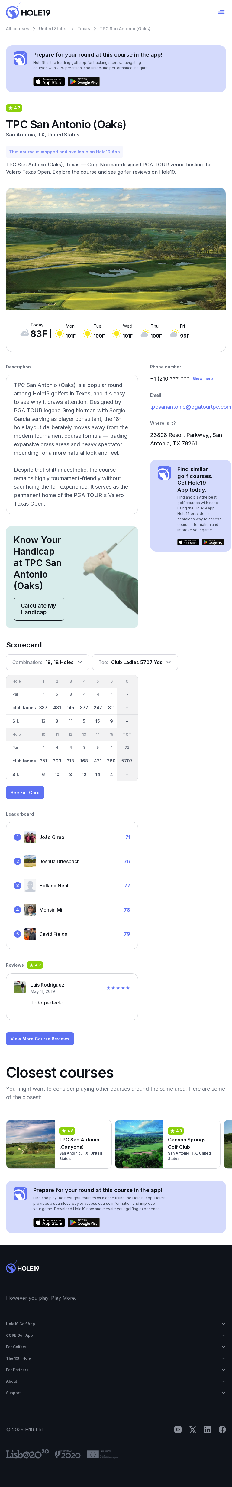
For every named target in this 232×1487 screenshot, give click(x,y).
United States (53, 28)
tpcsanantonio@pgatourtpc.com (190, 407)
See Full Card (25, 792)
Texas (83, 28)
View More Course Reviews (40, 1038)
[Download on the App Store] (49, 82)
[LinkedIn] (207, 1429)
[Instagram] (178, 1429)
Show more (202, 378)
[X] (192, 1429)
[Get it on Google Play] (84, 82)
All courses (17, 28)
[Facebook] (222, 1429)
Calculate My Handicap (38, 608)
